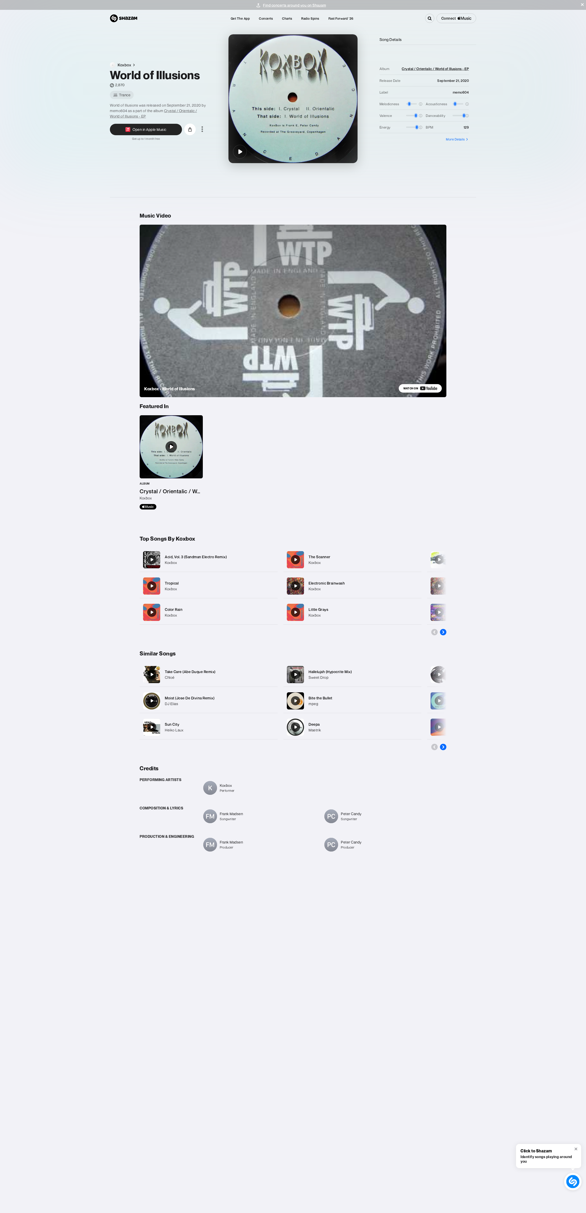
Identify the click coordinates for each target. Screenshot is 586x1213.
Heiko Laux (174, 730)
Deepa (314, 724)
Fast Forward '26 (340, 18)
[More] (269, 559)
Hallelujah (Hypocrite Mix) (330, 671)
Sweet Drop (318, 677)
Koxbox (171, 562)
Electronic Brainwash (327, 583)
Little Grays (318, 609)
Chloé (170, 677)
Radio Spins (310, 18)
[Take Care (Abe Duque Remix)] (151, 674)
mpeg (313, 703)
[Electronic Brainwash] (352, 586)
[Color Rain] (209, 612)
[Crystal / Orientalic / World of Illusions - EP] (171, 462)
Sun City (172, 724)
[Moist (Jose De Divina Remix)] (151, 700)
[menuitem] (240, 18)
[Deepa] (295, 727)
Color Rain (173, 609)
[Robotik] (439, 700)
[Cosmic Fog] (439, 612)
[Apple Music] (148, 506)
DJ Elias (171, 703)
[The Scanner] (352, 560)
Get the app (240, 18)
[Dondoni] (439, 674)
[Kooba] (439, 727)
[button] (582, 4)
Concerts (266, 18)
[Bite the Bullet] (295, 700)
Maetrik (315, 730)
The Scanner (320, 557)
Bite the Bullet (320, 698)
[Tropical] (209, 586)
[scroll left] (434, 632)
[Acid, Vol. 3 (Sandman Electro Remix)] (209, 560)
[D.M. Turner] (439, 585)
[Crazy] (439, 559)
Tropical (172, 583)
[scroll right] (443, 632)
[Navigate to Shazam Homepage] (123, 18)
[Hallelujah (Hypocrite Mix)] (295, 674)
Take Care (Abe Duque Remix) (190, 671)
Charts (287, 18)
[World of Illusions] (240, 152)
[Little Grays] (352, 612)
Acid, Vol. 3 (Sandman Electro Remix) (196, 557)
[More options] (202, 129)
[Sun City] (151, 727)
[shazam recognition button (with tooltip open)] (573, 1181)
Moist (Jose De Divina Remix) (189, 698)
